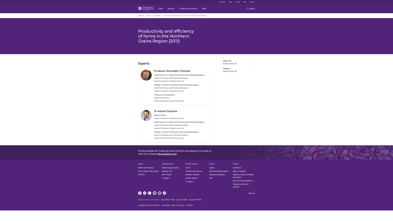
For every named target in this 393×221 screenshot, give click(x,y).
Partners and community (188, 9)
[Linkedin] (144, 193)
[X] (149, 193)
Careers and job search (170, 168)
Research (171, 9)
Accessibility (165, 205)
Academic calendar (192, 175)
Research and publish (217, 175)
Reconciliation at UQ (167, 154)
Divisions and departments (242, 181)
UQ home (222, 2)
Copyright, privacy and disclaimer (149, 205)
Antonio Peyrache (176, 124)
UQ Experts (157, 15)
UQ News (141, 175)
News (231, 2)
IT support (165, 178)
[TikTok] (164, 193)
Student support (191, 178)
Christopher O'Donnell (176, 86)
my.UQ (187, 168)
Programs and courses (193, 171)
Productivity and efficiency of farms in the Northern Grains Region (185, 15)
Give (244, 2)
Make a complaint (239, 171)
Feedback (189, 205)
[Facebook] (139, 193)
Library (211, 168)
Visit (211, 178)
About (204, 9)
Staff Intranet (166, 175)
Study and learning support (219, 171)
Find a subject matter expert (148, 171)
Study (161, 9)
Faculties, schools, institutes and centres (243, 176)
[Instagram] (159, 193)
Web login (251, 193)
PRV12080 (197, 200)
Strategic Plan (167, 171)
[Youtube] (154, 193)
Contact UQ (237, 168)
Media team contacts (146, 168)
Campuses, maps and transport (240, 185)
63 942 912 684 (169, 200)
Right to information (178, 205)
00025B (184, 200)
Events (238, 2)
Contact (252, 2)
